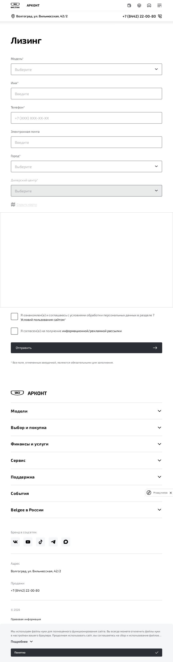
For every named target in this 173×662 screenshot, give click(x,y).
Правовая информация (26, 619)
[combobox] (86, 166)
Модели (19, 410)
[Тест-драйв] (139, 5)
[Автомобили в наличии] (149, 5)
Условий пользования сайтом (42, 319)
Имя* (14, 83)
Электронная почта (25, 131)
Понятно (19, 652)
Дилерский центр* (24, 180)
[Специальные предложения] (129, 5)
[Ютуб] (27, 541)
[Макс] (65, 541)
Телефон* (18, 107)
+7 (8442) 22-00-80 (25, 590)
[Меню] (159, 5)
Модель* (17, 59)
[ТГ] (53, 541)
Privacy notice (160, 492)
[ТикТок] (40, 541)
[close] (171, 492)
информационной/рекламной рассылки (92, 331)
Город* (15, 156)
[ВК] (15, 541)
